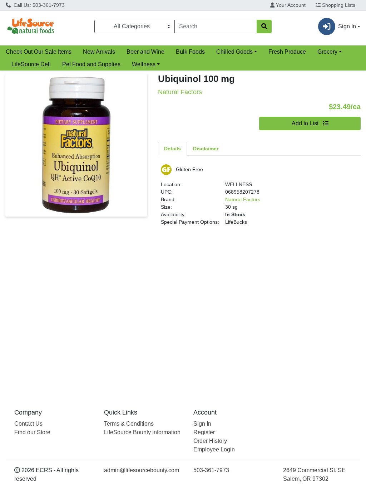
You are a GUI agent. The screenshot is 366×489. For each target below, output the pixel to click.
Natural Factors (242, 199)
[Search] (264, 26)
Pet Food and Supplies (91, 64)
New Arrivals (99, 52)
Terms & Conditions (129, 424)
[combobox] (215, 26)
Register (204, 432)
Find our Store (32, 432)
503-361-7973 (211, 470)
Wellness (143, 64)
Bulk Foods (190, 52)
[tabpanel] (259, 198)
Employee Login (214, 449)
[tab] (172, 148)
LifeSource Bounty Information (142, 432)
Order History (210, 441)
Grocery (327, 52)
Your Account (290, 5)
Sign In (202, 424)
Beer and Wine (145, 52)
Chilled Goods (234, 52)
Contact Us (28, 424)
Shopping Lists (338, 5)
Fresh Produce (287, 52)
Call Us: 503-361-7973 (38, 5)
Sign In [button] (347, 26)
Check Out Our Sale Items (38, 52)
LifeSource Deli (31, 64)
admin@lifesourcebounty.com (141, 470)
